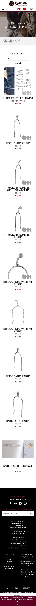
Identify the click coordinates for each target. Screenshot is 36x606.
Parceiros (9, 564)
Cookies (17, 602)
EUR (31, 9)
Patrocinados (9, 568)
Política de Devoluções (27, 561)
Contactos (9, 561)
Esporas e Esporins (10, 42)
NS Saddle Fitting (9, 566)
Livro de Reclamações (27, 574)
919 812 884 (21, 543)
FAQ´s (27, 576)
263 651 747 (21, 539)
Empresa (9, 557)
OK (18, 604)
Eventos (9, 559)
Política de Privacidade (27, 572)
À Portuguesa (8, 40)
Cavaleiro (18, 40)
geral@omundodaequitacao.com (18, 548)
